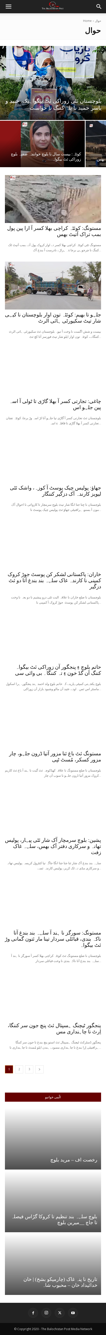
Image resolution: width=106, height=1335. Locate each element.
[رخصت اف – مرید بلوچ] (53, 1139)
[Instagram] (46, 1313)
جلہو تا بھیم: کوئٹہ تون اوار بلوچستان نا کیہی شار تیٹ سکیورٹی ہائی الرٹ (53, 318)
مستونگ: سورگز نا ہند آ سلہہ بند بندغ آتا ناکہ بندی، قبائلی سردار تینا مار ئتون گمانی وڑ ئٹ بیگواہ (53, 939)
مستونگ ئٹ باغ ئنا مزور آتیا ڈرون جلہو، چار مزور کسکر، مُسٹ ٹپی (55, 757)
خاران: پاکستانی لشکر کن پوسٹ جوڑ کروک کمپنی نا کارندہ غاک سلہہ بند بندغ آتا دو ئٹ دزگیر (54, 580)
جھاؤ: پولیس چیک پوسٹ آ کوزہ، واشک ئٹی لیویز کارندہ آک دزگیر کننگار (55, 491)
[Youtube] (73, 1313)
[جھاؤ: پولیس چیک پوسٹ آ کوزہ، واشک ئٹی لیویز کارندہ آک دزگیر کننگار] (53, 459)
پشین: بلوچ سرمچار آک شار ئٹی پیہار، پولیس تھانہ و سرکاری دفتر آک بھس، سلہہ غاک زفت (53, 846)
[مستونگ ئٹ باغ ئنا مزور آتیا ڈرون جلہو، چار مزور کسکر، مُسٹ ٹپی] (53, 724)
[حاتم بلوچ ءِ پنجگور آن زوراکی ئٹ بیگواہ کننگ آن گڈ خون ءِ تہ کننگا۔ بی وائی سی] (53, 638)
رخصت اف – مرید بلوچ (73, 1159)
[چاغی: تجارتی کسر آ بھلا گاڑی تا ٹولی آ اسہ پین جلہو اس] (53, 372)
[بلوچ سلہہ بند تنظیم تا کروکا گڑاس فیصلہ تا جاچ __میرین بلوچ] (53, 1201)
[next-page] (39, 1069)
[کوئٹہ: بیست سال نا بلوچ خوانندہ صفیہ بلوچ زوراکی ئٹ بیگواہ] (42, 144)
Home (87, 21)
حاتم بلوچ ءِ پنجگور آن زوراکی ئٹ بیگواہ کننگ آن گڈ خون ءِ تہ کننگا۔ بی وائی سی (58, 670)
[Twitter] (60, 1313)
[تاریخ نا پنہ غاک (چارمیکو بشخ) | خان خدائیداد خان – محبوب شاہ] (53, 1264)
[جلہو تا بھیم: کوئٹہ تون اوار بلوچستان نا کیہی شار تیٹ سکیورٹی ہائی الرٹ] (53, 286)
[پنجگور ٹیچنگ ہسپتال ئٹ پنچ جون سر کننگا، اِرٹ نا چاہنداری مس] (53, 996)
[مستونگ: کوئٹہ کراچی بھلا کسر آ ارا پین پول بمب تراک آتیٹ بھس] (53, 199)
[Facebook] (33, 1313)
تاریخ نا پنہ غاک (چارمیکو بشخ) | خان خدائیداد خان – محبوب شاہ (60, 1282)
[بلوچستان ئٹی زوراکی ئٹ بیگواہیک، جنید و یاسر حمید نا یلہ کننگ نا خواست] (53, 83)
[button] (8, 6)
